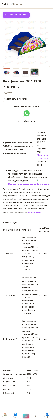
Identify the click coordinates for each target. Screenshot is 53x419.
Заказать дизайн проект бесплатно (28, 184)
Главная (5, 415)
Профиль (47, 415)
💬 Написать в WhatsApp (16, 99)
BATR (5, 4)
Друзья (16, 415)
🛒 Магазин (16, 4)
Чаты (37, 415)
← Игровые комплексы (16, 15)
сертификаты (34, 212)
